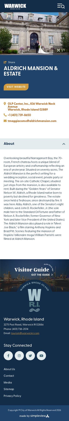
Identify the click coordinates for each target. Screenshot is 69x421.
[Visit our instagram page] (19, 355)
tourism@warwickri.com (25, 333)
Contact (9, 376)
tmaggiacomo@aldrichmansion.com (32, 121)
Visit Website (16, 87)
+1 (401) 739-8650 (19, 115)
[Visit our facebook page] (8, 355)
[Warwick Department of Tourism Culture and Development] (15, 6)
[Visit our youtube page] (41, 355)
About (9, 144)
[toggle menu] (61, 6)
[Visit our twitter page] (30, 355)
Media (8, 382)
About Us (9, 369)
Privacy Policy (12, 396)
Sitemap (9, 389)
